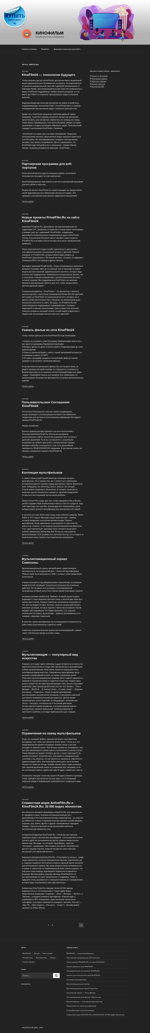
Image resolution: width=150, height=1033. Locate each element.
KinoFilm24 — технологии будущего (48, 74)
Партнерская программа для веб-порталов (47, 165)
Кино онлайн (47, 953)
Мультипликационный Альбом (78, 984)
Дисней (37, 953)
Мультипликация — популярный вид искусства (50, 656)
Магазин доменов (98, 84)
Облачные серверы (98, 81)
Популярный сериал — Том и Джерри (81, 993)
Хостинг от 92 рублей (99, 76)
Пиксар (52, 957)
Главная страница (29, 49)
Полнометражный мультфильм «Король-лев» (83, 997)
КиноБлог (45, 49)
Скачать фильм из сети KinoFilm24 (48, 330)
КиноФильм (50, 33)
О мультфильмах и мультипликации (80, 1010)
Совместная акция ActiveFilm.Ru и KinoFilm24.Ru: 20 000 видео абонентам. (52, 804)
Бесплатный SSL (97, 86)
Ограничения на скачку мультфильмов (51, 733)
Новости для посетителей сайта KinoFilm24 (83, 975)
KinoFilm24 (27, 953)
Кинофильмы (28, 957)
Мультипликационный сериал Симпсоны (44, 561)
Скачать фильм (28, 962)
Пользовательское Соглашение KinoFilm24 (45, 404)
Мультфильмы (41, 957)
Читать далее (28, 201)
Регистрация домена (99, 78)
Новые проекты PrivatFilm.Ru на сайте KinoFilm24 (50, 219)
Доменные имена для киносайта (67, 49)
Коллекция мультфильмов (42, 472)
